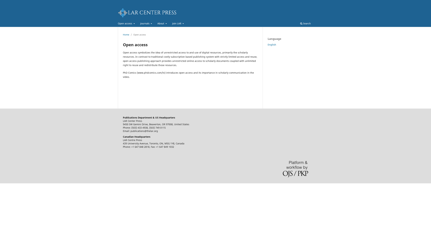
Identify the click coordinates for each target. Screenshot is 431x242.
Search (306, 23)
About (161, 23)
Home (126, 34)
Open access (125, 23)
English (272, 44)
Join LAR (177, 23)
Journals (145, 23)
